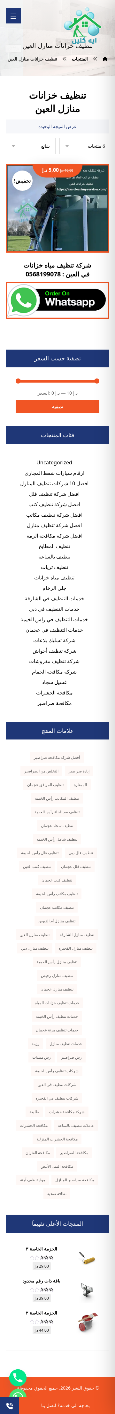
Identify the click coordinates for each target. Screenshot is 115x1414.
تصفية (57, 407)
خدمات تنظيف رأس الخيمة (57, 1016)
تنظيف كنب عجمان (57, 880)
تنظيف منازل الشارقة (77, 934)
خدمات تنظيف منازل (66, 1043)
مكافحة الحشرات (54, 692)
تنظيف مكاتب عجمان (57, 907)
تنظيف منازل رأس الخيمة (57, 962)
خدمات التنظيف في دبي (54, 608)
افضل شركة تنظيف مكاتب (54, 514)
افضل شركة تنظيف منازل (54, 525)
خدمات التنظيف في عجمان (54, 629)
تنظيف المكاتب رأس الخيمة (57, 798)
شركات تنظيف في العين (56, 1084)
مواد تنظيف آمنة (32, 1180)
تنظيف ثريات (54, 567)
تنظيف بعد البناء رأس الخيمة (57, 812)
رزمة (35, 1043)
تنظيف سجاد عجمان (57, 825)
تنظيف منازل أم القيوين (56, 921)
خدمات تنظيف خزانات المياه (57, 1002)
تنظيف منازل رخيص (57, 975)
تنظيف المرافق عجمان (45, 784)
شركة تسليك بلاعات (54, 640)
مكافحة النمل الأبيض (57, 1166)
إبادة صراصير (79, 771)
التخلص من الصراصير (41, 771)
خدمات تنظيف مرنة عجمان (57, 1030)
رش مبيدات (41, 1057)
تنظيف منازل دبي (35, 948)
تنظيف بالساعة (54, 556)
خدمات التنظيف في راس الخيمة (54, 619)
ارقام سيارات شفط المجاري (54, 472)
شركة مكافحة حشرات (67, 1111)
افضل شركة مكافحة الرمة (54, 535)
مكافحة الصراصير (74, 1152)
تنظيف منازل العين (34, 934)
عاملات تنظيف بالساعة (76, 1125)
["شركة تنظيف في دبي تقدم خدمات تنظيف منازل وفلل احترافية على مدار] (83, 25)
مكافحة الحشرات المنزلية (57, 1139)
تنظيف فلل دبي (81, 853)
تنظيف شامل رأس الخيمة (57, 839)
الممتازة (80, 784)
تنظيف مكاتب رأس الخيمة (57, 893)
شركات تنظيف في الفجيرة (56, 1098)
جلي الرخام (54, 587)
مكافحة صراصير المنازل (74, 1180)
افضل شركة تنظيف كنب (54, 504)
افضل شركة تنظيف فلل (54, 493)
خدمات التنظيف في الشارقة (54, 598)
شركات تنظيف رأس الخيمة (57, 1071)
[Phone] (18, 1377)
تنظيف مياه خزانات (54, 577)
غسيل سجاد (54, 682)
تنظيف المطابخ (54, 546)
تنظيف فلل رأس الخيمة (39, 853)
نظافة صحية (56, 1193)
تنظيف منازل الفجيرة (76, 948)
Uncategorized (54, 462)
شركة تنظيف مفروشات (54, 661)
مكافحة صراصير (54, 703)
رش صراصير (71, 1057)
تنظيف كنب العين (37, 866)
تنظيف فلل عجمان (76, 866)
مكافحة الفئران (38, 1152)
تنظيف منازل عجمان (57, 989)
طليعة (34, 1111)
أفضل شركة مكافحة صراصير (57, 757)
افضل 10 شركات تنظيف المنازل (54, 483)
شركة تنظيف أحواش (54, 650)
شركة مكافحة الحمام (54, 671)
